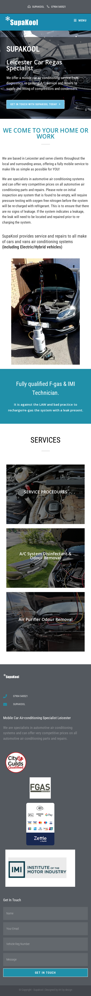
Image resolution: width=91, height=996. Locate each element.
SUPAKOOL (38, 6)
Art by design (65, 989)
